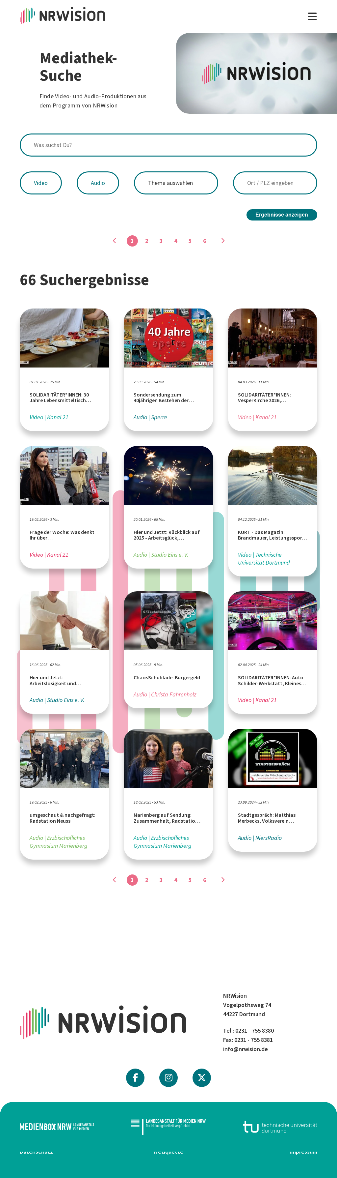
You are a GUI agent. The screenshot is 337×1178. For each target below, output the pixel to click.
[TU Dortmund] (280, 1126)
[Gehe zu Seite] (222, 241)
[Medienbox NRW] (57, 1126)
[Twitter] (201, 1077)
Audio (98, 183)
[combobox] (168, 145)
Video (41, 183)
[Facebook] (135, 1077)
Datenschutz (36, 1152)
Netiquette (168, 1152)
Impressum (303, 1152)
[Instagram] (168, 1077)
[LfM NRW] (168, 1126)
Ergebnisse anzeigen (281, 215)
